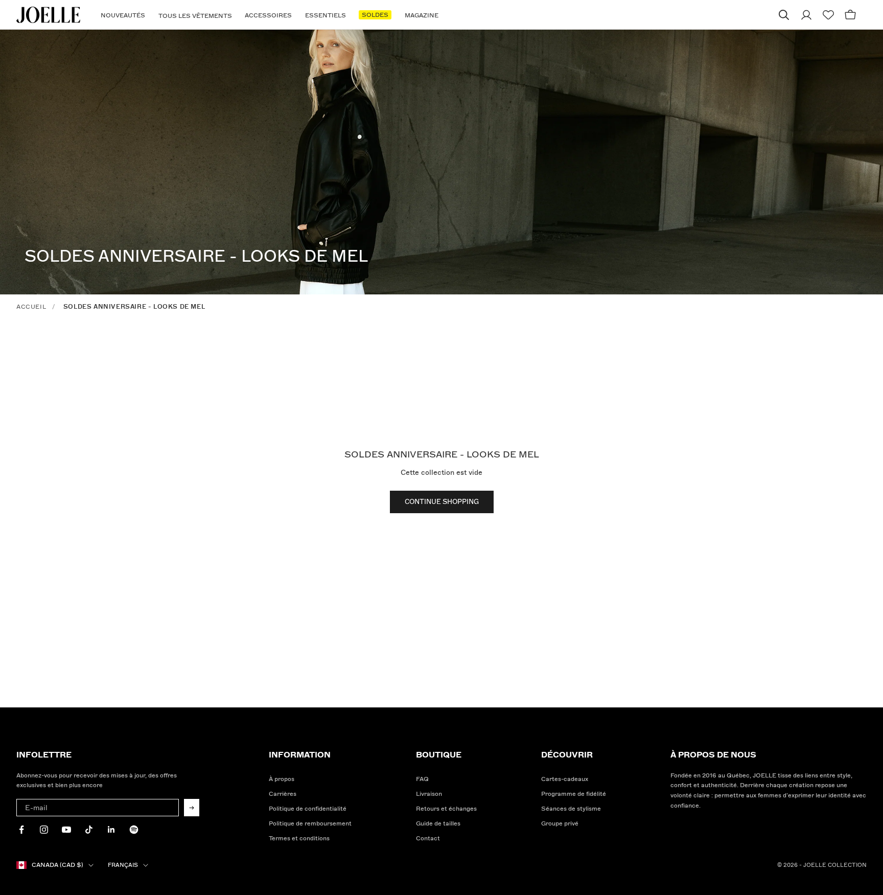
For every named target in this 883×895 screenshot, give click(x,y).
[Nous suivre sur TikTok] (89, 829)
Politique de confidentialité (307, 809)
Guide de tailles (438, 824)
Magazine (421, 15)
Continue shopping (442, 502)
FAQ (422, 779)
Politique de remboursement (310, 824)
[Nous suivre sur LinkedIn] (111, 829)
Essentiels (325, 15)
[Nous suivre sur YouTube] (66, 829)
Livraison (429, 794)
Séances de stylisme (571, 809)
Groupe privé (559, 824)
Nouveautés (123, 15)
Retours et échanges (446, 809)
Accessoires (268, 15)
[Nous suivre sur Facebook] (21, 829)
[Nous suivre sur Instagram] (44, 829)
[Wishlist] (828, 15)
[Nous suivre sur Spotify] (134, 829)
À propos (281, 779)
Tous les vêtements (195, 16)
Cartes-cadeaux (564, 779)
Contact (428, 838)
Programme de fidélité (573, 794)
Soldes (375, 15)
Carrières (282, 794)
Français (123, 865)
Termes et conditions (299, 838)
